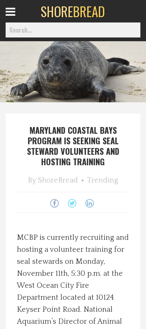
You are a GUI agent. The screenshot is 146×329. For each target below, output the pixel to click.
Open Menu (20, 18)
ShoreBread (58, 180)
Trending (102, 180)
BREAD (73, 11)
